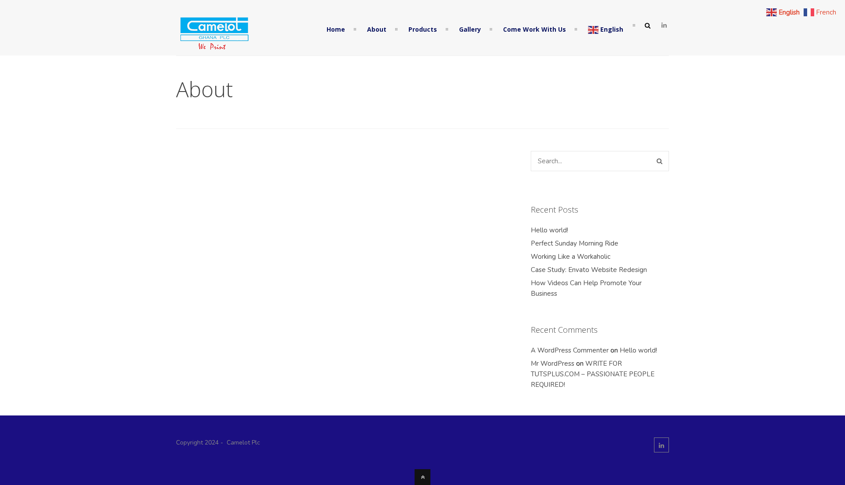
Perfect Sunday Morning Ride (574, 243)
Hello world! (549, 230)
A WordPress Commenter (570, 350)
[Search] (659, 161)
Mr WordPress (552, 363)
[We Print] (213, 48)
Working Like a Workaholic (570, 256)
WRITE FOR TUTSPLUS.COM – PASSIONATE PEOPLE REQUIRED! (592, 374)
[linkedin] (664, 25)
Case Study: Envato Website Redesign (589, 269)
